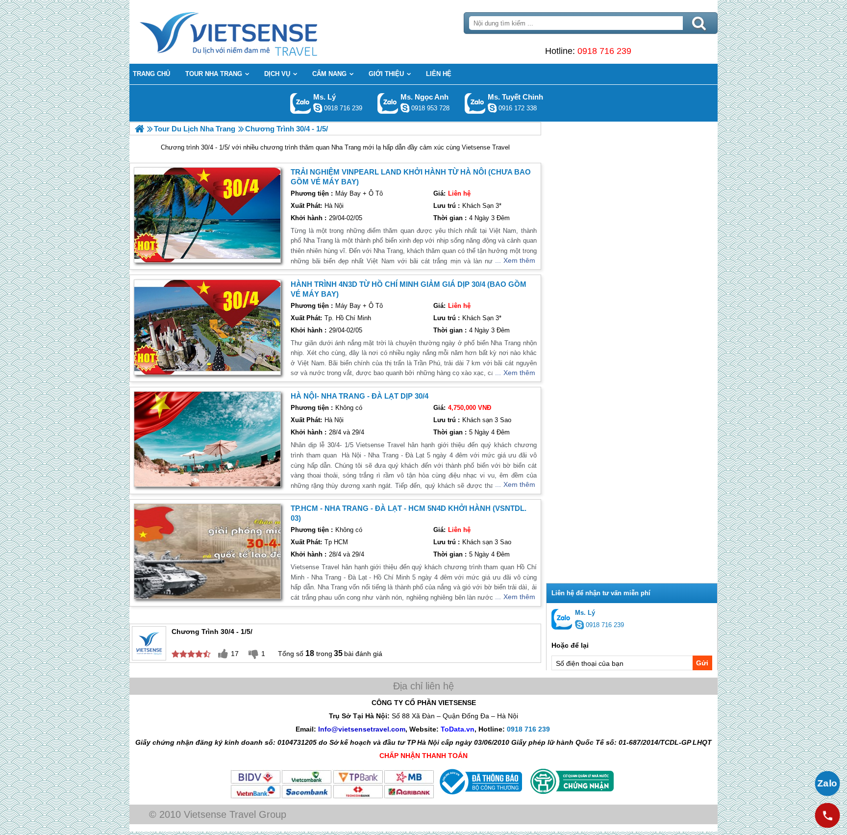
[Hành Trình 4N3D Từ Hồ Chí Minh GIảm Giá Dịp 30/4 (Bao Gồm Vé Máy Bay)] (207, 327)
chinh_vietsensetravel (492, 108)
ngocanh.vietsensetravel (405, 108)
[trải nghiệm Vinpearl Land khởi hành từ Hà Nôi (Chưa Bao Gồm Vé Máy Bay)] (207, 215)
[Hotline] (827, 815)
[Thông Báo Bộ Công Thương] (479, 797)
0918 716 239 (604, 51)
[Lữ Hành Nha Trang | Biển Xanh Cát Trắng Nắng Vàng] (139, 129)
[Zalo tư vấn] (827, 783)
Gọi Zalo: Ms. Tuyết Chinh (475, 103)
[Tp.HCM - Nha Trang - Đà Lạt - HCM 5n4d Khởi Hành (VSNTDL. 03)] (207, 551)
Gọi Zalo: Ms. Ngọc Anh (388, 103)
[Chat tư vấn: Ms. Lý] (318, 108)
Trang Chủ (252, 32)
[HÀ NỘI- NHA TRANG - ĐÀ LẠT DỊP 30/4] (207, 439)
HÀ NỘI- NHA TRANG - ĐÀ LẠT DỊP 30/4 (359, 396)
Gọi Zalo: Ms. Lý (301, 103)
